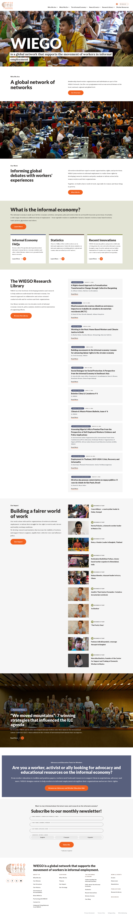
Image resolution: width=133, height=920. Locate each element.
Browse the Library (21, 316)
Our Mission (37, 881)
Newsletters (115, 884)
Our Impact (18, 542)
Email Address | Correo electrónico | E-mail (45, 816)
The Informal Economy (78, 7)
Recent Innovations (91, 892)
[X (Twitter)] (8, 881)
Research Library (107, 7)
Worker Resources (122, 7)
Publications (116, 889)
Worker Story (99, 505)
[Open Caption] (130, 155)
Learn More (18, 226)
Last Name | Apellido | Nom (40, 828)
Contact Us (36, 902)
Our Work (62, 874)
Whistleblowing (122, 913)
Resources (115, 897)
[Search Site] (117, 4)
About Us (36, 874)
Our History (37, 887)
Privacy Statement (89, 913)
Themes (61, 881)
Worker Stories (90, 896)
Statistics (88, 889)
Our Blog (88, 899)
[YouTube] (21, 881)
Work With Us (37, 895)
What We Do (63, 7)
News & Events (94, 7)
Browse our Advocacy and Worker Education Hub (66, 788)
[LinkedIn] (16, 881)
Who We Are (52, 7)
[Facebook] (12, 881)
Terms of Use (101, 913)
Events (113, 877)
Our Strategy (63, 887)
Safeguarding (111, 913)
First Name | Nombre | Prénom (41, 822)
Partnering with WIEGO (40, 898)
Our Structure (75, 93)
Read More (14, 738)
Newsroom (114, 881)
